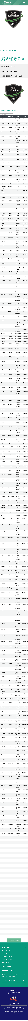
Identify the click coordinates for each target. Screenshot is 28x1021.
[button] (23, 2)
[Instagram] (10, 1003)
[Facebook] (14, 1003)
